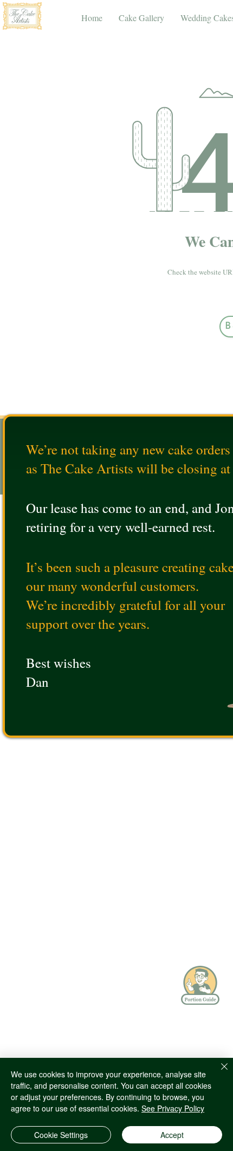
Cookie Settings (61, 1134)
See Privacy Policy (172, 1108)
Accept (172, 1134)
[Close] (218, 1073)
